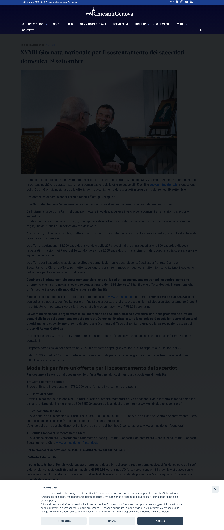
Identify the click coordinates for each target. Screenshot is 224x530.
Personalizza (64, 520)
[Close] (215, 489)
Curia (70, 24)
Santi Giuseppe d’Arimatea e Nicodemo (59, 2)
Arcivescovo (36, 24)
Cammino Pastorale (93, 24)
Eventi (180, 24)
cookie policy (150, 511)
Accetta (160, 520)
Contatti (28, 30)
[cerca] (200, 31)
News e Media (161, 24)
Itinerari (140, 24)
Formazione (121, 24)
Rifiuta (112, 520)
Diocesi (55, 24)
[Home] (23, 24)
